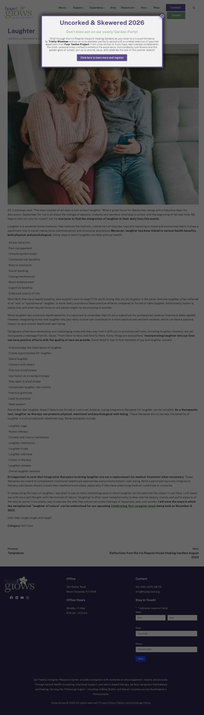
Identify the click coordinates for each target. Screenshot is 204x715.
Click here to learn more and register (102, 57)
